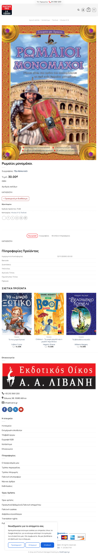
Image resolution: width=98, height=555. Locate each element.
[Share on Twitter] (13, 218)
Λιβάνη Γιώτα (16, 344)
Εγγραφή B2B (8, 439)
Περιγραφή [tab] (32, 236)
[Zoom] (5, 157)
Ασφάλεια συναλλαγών (12, 514)
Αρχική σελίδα (34, 20)
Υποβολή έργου (8, 435)
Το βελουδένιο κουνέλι (81, 339)
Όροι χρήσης (8, 500)
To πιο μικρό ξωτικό (17, 339)
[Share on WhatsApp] (4, 218)
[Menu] (94, 10)
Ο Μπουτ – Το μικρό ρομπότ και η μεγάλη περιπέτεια (49, 340)
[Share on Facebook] (8, 218)
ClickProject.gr (64, 552)
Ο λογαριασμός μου (10, 463)
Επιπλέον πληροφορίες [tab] (61, 236)
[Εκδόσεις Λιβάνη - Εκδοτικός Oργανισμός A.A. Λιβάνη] (10, 10)
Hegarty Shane (49, 344)
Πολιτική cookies (9, 509)
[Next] (96, 322)
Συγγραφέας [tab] (44, 236)
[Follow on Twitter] (15, 409)
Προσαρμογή (16, 545)
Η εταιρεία (6, 425)
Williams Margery (81, 344)
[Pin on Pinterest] (21, 218)
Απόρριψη (33, 545)
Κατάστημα (46, 20)
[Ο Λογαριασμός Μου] (83, 10)
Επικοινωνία (7, 449)
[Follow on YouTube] (21, 409)
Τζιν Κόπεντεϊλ (20, 171)
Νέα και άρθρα (8, 481)
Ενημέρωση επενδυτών (12, 430)
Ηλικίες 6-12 (64, 20)
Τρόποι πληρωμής (10, 472)
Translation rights (9, 518)
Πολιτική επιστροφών (11, 476)
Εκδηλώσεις (7, 486)
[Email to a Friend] (17, 218)
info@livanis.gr (11, 402)
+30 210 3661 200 (12, 393)
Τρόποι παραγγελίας (11, 467)
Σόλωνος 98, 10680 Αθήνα (15, 398)
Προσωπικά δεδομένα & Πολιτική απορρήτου (21, 504)
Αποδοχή (47, 545)
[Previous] (2, 322)
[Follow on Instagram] (10, 409)
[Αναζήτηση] (78, 10)
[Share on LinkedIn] (25, 218)
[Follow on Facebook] (4, 409)
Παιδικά (55, 20)
